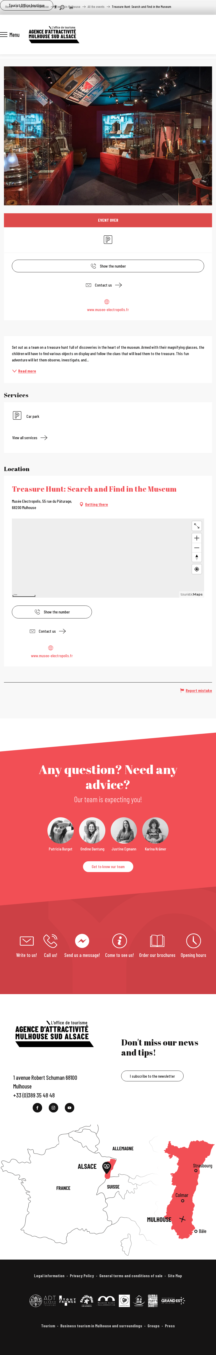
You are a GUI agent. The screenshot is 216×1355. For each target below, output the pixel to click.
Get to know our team (108, 866)
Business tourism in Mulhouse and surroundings (101, 1325)
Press (170, 1325)
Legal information (49, 1275)
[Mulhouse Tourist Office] (53, 34)
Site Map (175, 1275)
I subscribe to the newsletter (152, 1075)
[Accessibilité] (55, 7)
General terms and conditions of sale (131, 1275)
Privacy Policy (82, 1275)
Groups (154, 1325)
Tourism (48, 1325)
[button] (62, 7)
